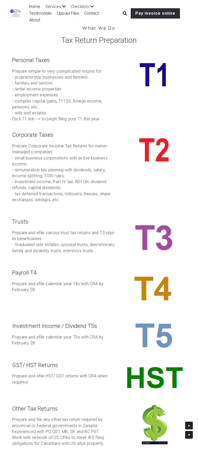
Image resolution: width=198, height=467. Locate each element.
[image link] (154, 75)
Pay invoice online (155, 13)
